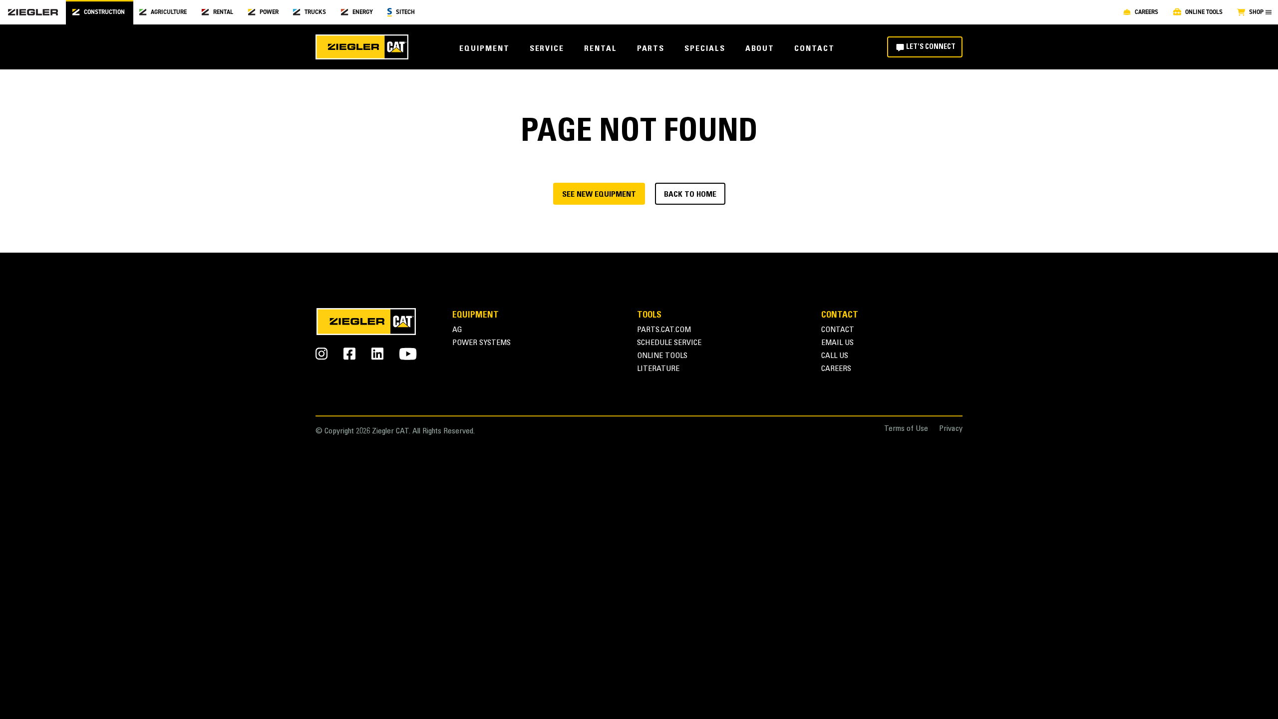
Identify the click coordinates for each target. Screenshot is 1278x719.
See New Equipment (599, 195)
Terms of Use (906, 429)
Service (547, 49)
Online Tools (662, 356)
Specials (704, 49)
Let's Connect (931, 47)
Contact (814, 49)
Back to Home (690, 195)
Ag (457, 330)
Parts (651, 49)
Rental (600, 49)
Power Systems (481, 343)
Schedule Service (669, 343)
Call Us (834, 356)
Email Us (837, 343)
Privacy (950, 429)
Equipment (484, 49)
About (760, 49)
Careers (836, 369)
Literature (658, 369)
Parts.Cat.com (664, 330)
